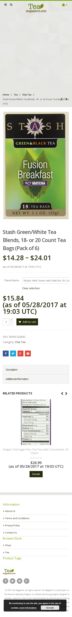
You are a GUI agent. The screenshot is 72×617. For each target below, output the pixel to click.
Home (6, 94)
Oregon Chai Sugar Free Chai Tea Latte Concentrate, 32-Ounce (36, 451)
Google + (20, 353)
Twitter (13, 353)
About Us (10, 511)
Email (28, 353)
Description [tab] (11, 369)
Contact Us (11, 532)
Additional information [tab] (17, 379)
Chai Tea (26, 94)
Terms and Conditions (17, 518)
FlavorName (11, 280)
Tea (16, 94)
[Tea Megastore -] (36, 8)
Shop (8, 545)
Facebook (6, 353)
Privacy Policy (12, 525)
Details (36, 474)
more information (28, 607)
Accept (50, 607)
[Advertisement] (36, 53)
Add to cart (29, 322)
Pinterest (19, 581)
